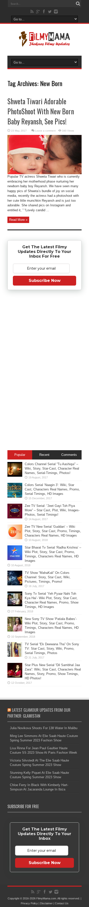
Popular (19, 455)
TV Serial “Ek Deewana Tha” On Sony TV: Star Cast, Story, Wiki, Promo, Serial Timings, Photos (52, 648)
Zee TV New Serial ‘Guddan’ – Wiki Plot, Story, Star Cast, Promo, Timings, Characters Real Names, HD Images (53, 531)
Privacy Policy (29, 903)
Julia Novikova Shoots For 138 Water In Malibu (43, 728)
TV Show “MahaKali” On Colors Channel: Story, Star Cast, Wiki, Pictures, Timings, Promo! (47, 577)
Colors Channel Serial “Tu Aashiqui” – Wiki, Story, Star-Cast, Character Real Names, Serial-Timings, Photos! (52, 468)
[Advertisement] (44, 371)
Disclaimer (46, 903)
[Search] (78, 3)
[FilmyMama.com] (44, 43)
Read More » (18, 220)
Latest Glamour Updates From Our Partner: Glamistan (38, 713)
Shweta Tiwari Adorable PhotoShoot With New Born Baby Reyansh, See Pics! (40, 111)
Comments (69, 455)
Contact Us (61, 903)
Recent (44, 455)
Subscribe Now (45, 280)
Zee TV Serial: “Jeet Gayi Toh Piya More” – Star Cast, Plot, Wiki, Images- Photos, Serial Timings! (52, 510)
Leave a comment (45, 130)
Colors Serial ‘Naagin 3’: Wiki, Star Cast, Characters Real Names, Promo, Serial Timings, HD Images (52, 489)
